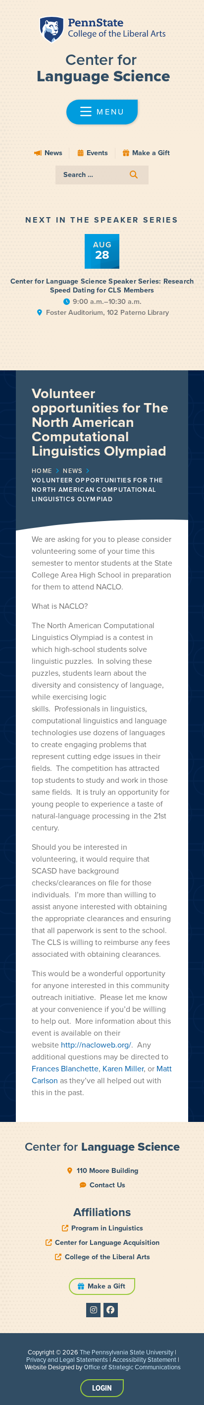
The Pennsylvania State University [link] (126, 1352)
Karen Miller (123, 1068)
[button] (102, 112)
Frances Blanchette (65, 1068)
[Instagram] (93, 1310)
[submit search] (134, 175)
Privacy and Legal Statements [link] (67, 1359)
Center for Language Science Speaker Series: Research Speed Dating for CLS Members (102, 286)
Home (42, 471)
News (72, 471)
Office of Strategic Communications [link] (132, 1367)
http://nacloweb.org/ (96, 1045)
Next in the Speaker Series (102, 220)
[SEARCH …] (102, 175)
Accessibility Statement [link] (144, 1359)
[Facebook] (110, 1310)
